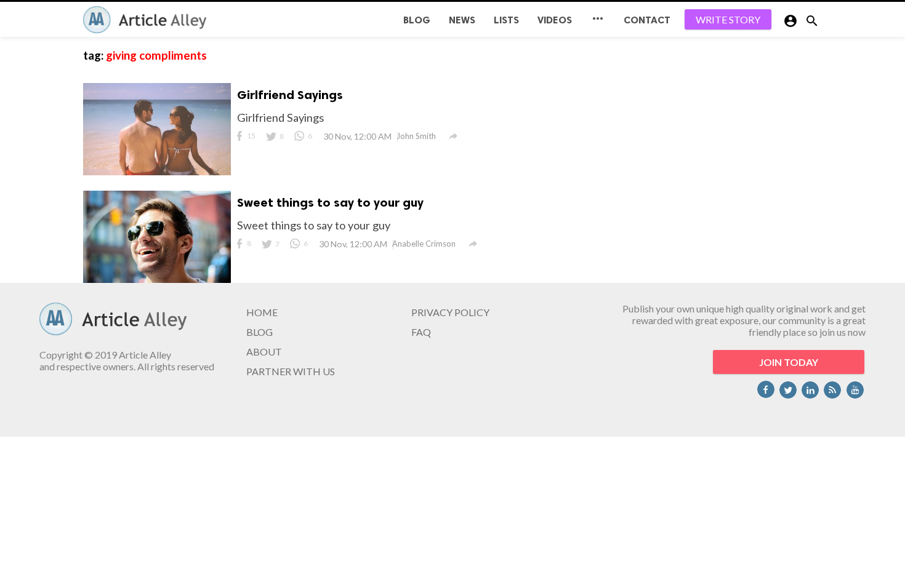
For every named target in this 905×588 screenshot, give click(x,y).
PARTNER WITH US (290, 371)
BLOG (416, 20)
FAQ (421, 332)
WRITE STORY (728, 19)
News (462, 20)
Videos (554, 20)
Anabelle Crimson (424, 243)
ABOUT (264, 351)
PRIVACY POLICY (450, 312)
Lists (506, 20)
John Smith (416, 136)
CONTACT (647, 20)
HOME (262, 312)
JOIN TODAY (788, 362)
